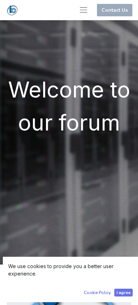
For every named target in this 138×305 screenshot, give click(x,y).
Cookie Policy (97, 292)
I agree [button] (123, 292)
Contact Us (115, 10)
